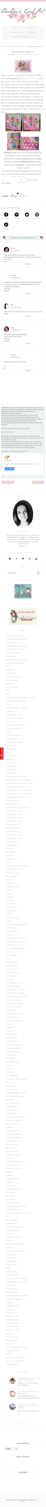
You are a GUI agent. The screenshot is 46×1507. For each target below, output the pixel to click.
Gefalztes (9, 890)
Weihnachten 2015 (12, 1323)
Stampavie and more (13, 1179)
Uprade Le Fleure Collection (15, 1251)
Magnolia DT (10, 1027)
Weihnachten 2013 (12, 1316)
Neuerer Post (8, 482)
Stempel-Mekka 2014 (13, 1189)
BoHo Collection (12, 687)
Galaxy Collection (12, 873)
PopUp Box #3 (11, 1106)
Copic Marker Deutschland (15, 725)
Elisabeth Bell (10, 852)
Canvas (8, 704)
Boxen (8, 691)
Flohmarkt (9, 856)
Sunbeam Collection (13, 1210)
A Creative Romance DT (14, 642)
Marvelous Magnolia (13, 1045)
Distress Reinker (11, 773)
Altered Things (11, 656)
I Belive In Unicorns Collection (16, 941)
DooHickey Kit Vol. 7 (13, 832)
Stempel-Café (11, 1186)
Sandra (12, 248)
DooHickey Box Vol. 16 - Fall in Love (18, 790)
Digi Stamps (10, 759)
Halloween (9, 914)
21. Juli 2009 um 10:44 (16, 307)
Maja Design (10, 1031)
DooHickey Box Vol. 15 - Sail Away (18, 787)
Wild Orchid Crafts (12, 1340)
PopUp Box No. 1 (12, 1110)
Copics (8, 732)
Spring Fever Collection (14, 1168)
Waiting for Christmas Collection (17, 1296)
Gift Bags (9, 893)
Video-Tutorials (11, 1265)
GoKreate (9, 897)
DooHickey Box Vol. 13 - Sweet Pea (18, 780)
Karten (8, 959)
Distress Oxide (11, 770)
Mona (12, 328)
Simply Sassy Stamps (13, 1155)
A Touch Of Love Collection (15, 649)
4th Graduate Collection (14, 636)
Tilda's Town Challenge (14, 1237)
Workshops (10, 1354)
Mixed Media (10, 1058)
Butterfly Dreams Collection (15, 701)
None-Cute (10, 1072)
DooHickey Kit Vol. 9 (13, 838)
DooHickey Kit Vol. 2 (13, 814)
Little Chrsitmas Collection (15, 993)
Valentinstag (10, 1254)
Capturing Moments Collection (16, 708)
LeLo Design (10, 976)
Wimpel (8, 1344)
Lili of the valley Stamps (14, 983)
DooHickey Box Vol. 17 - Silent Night (18, 794)
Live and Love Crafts (13, 1007)
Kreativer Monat (12, 969)
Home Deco (10, 935)
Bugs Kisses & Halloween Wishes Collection (21, 697)
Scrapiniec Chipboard (13, 1134)
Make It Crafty (11, 1034)
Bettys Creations (12, 680)
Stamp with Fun (31, 78)
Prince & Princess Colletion (15, 1117)
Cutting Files (10, 746)
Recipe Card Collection (14, 1120)
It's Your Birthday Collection (16, 948)
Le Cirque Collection (13, 972)
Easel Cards (10, 849)
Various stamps (11, 1258)
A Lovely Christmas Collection (16, 646)
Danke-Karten (11, 749)
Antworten (28, 264)
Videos (8, 1268)
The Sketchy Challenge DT (15, 1227)
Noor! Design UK (12, 1076)
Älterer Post (38, 482)
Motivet (9, 1065)
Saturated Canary (12, 1131)
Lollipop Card (11, 1010)
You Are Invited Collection (15, 1361)
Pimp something (11, 1089)
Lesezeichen (10, 979)
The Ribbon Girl (11, 1223)
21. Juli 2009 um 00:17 (16, 250)
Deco (8, 752)
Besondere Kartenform (14, 677)
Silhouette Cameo (12, 1151)
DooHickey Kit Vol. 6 (13, 828)
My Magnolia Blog (15, 32)
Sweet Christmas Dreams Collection (18, 1213)
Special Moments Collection (15, 1162)
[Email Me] (10, 558)
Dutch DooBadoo (12, 845)
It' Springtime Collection (14, 945)
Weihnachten (10, 1313)
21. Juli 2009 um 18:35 (16, 357)
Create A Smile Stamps (14, 742)
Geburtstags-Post (12, 886)
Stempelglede (10, 1192)
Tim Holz (9, 1241)
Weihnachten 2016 (12, 1326)
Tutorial (8, 1247)
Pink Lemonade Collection (15, 1096)
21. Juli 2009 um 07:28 (16, 278)
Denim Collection (12, 756)
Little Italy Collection (13, 1000)
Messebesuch (10, 1055)
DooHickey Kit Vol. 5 (13, 825)
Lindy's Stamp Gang (13, 986)
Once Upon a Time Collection (16, 1079)
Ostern (8, 1082)
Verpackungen (11, 1261)
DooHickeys (10, 842)
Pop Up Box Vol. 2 (12, 1103)
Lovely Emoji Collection (14, 1021)
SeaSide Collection (12, 1141)
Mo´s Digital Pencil (12, 1062)
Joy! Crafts (10, 952)
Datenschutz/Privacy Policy (23, 37)
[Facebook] (16, 558)
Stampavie (9, 1175)
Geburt (8, 880)
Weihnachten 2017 (12, 1330)
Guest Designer (11, 907)
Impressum (31, 32)
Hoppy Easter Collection (14, 938)
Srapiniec (9, 1172)
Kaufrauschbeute (12, 962)
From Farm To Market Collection (17, 866)
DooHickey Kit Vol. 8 (13, 835)
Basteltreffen (10, 673)
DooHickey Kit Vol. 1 (13, 801)
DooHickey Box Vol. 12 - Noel (16, 777)
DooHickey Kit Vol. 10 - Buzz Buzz (18, 807)
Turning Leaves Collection (15, 1244)
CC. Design (10, 721)
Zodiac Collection (12, 1364)
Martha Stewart (11, 1041)
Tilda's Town (10, 1234)
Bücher (8, 694)
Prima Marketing (12, 1113)
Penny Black (10, 1086)
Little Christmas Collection (15, 990)
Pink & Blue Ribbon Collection (16, 1093)
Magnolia (9, 1024)
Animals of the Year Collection (16, 660)
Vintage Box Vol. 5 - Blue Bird (16, 1282)
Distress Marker (11, 766)
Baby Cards (10, 670)
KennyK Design (11, 966)
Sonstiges (9, 1158)
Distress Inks (10, 763)
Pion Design (10, 1100)
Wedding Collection (12, 1306)
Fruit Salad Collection (13, 869)
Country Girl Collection (14, 735)
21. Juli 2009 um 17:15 (16, 330)
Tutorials (30, 27)
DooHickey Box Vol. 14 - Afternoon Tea (19, 783)
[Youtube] (36, 558)
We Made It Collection (14, 1299)
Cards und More (11, 711)
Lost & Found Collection (14, 1014)
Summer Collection (12, 1203)
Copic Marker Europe (13, 728)
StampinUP (10, 1182)
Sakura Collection (12, 1124)
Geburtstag (10, 883)
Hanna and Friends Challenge (16, 924)
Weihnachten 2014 (12, 1320)
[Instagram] (23, 558)
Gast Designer (11, 876)
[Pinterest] (29, 558)
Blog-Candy (10, 684)
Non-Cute (9, 1069)
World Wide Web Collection (15, 1358)
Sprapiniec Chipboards (14, 1165)
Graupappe (10, 900)
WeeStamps (10, 1309)
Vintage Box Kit (11, 1272)
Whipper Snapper (12, 1337)
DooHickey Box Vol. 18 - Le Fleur (17, 797)
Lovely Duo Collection (13, 1017)
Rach (12, 305)
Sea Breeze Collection (13, 1138)
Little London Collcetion (14, 1003)
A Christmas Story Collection (16, 639)
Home (15, 27)
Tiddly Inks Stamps (12, 1230)
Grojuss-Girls (10, 904)
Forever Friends (11, 859)
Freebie (8, 862)
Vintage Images (11, 1289)
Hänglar (9, 921)
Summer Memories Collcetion (16, 1206)
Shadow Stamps (11, 1144)
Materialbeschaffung (13, 1048)
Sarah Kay (9, 1127)
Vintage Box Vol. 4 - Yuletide (16, 1278)
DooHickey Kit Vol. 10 (13, 804)
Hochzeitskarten (12, 931)
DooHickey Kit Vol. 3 (13, 818)
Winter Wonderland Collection (16, 1347)
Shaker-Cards (10, 1148)
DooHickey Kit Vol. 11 (13, 811)
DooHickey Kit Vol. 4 (13, 821)
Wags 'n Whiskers (12, 1292)
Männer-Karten (11, 1038)
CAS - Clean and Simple (14, 718)
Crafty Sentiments (12, 739)
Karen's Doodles (11, 955)
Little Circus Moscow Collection (17, 997)
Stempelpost (10, 1196)
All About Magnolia (13, 653)
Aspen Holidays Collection (15, 663)
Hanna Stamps (11, 928)
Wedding (9, 1302)
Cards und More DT (13, 715)
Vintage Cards (11, 1285)
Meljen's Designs (12, 1052)
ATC (7, 666)
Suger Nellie (10, 1199)
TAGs (8, 1217)
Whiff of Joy (10, 1333)
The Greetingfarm (12, 1220)
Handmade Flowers (12, 917)
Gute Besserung (11, 911)
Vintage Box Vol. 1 (12, 1275)
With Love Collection (13, 1351)
